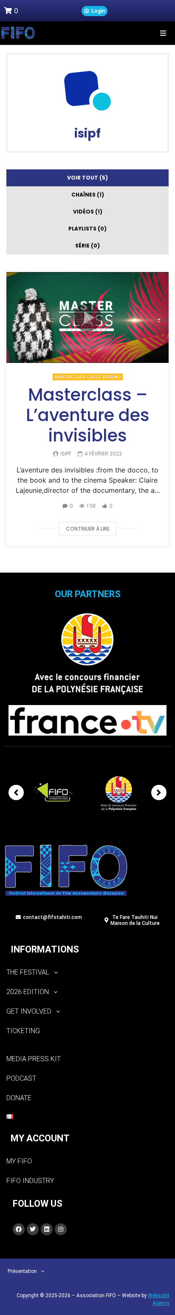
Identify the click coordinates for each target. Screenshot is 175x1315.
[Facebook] (19, 1229)
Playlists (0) (87, 228)
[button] (163, 32)
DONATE (18, 1098)
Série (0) (87, 245)
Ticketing (23, 1031)
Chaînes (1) (87, 194)
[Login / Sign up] (94, 11)
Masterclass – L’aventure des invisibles (88, 415)
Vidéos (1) (87, 211)
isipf (87, 133)
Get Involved (28, 1011)
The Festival (27, 972)
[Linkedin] (47, 1229)
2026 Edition (27, 992)
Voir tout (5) (87, 177)
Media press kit (33, 1059)
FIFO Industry (30, 1181)
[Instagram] (61, 1229)
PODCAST (21, 1078)
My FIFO (19, 1161)
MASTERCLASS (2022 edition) (88, 377)
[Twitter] (33, 1229)
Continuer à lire (88, 528)
